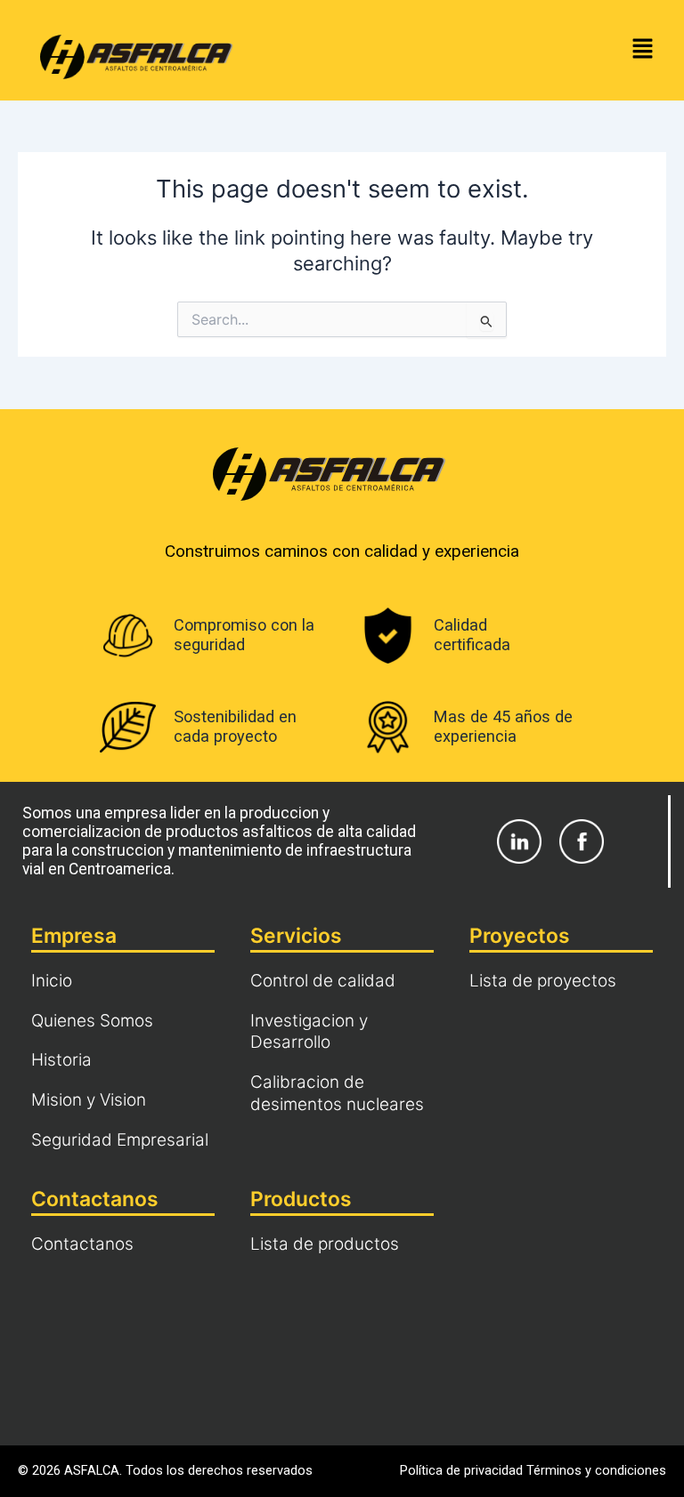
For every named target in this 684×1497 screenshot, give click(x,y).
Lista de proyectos (542, 980)
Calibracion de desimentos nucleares (337, 1093)
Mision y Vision (88, 1100)
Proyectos (519, 935)
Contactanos (95, 1199)
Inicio (51, 980)
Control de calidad (322, 980)
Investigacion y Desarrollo (309, 1031)
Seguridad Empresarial (119, 1140)
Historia (61, 1060)
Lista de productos (324, 1244)
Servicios (296, 935)
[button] (643, 50)
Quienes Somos (92, 1020)
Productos (301, 1199)
